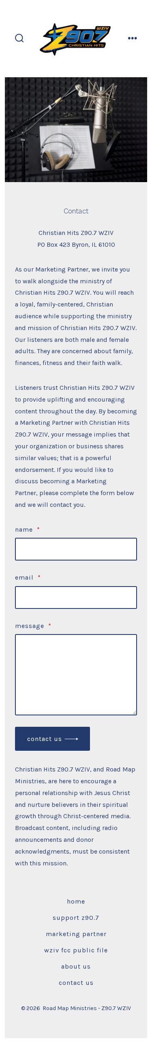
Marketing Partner (76, 934)
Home (76, 901)
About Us (76, 966)
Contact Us (44, 739)
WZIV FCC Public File (76, 950)
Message (33, 626)
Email (28, 577)
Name (27, 529)
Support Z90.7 (76, 917)
